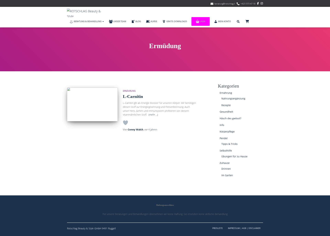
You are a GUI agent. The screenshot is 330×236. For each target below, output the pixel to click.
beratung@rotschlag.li (224, 3)
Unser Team (119, 21)
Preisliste (217, 228)
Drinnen (226, 168)
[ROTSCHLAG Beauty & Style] (85, 13)
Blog (138, 21)
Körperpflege (227, 131)
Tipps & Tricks (229, 144)
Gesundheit (226, 111)
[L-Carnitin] (92, 104)
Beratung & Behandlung (88, 21)
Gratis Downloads (176, 21)
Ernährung (129, 90)
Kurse (154, 21)
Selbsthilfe (226, 150)
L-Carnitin (133, 96)
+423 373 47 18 (248, 3)
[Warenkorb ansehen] (247, 21)
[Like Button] (125, 122)
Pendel (224, 138)
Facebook (258, 4)
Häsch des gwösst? (230, 118)
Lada (202, 21)
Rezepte (226, 105)
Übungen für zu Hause (234, 156)
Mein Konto (224, 21)
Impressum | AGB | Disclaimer (244, 228)
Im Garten (227, 175)
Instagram (262, 4)
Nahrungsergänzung (233, 98)
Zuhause (225, 163)
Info (222, 125)
